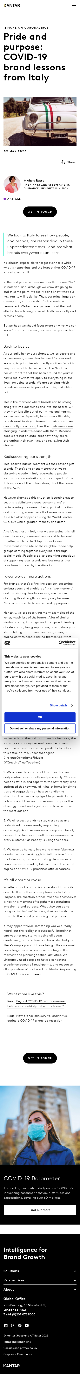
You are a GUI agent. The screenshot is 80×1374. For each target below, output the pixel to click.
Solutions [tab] (11, 1271)
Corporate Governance (17, 1354)
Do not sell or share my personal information (40, 728)
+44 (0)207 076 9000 (20, 1314)
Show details (59, 705)
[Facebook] (19, 1326)
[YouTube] (5, 1326)
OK (40, 717)
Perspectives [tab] (13, 1280)
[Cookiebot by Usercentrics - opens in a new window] (59, 643)
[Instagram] (12, 1326)
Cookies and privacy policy (20, 1348)
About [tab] (8, 1290)
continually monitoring (20, 426)
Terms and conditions (17, 1342)
